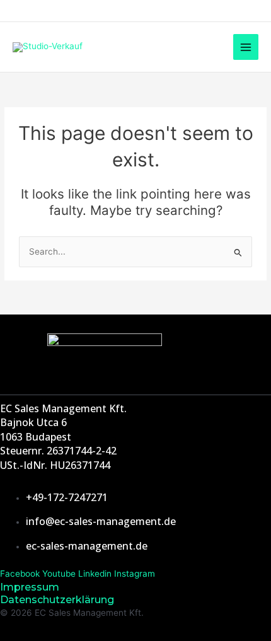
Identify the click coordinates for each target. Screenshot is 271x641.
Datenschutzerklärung (57, 600)
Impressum (29, 587)
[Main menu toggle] (246, 47)
